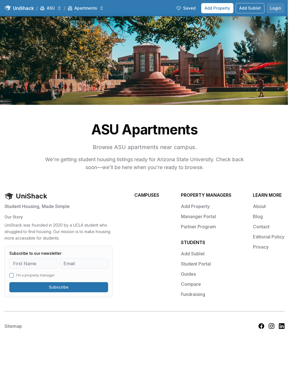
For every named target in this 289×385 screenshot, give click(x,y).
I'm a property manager (35, 275)
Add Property (217, 8)
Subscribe (59, 287)
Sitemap (13, 326)
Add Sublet (250, 8)
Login (275, 8)
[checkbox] (11, 275)
